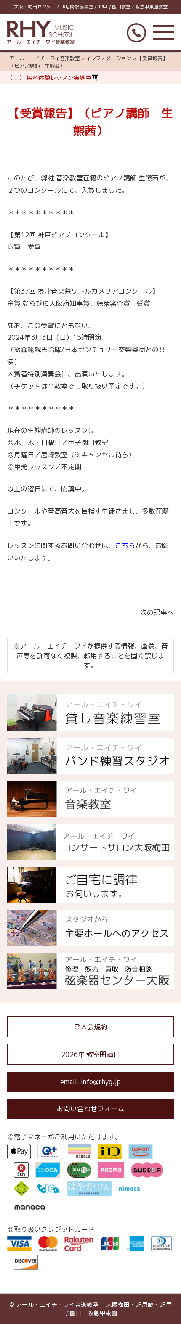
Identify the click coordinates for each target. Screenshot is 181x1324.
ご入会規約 (90, 1026)
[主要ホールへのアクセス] (90, 940)
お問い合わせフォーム (90, 1108)
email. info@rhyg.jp (90, 1081)
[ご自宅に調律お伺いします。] (90, 898)
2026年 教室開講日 (90, 1054)
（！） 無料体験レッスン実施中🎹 (52, 78)
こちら (125, 545)
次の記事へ (157, 612)
